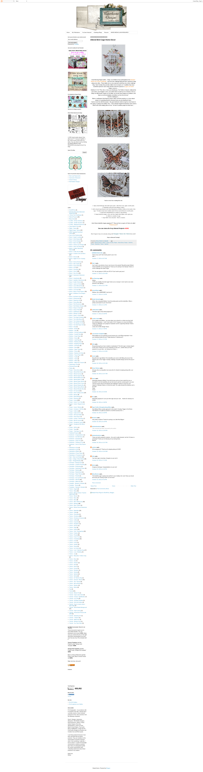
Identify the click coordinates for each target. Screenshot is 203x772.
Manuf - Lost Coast (74, 289)
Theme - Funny (73, 542)
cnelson (94, 447)
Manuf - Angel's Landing (75, 237)
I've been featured (86, 32)
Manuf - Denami (73, 256)
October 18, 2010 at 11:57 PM (99, 442)
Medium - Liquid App (74, 340)
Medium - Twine (73, 358)
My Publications (76, 32)
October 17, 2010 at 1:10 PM (99, 294)
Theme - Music (73, 559)
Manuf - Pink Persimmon (75, 304)
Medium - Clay (73, 330)
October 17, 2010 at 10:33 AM (99, 273)
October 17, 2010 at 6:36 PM (99, 313)
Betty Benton (95, 474)
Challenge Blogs (98, 32)
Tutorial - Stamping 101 (75, 615)
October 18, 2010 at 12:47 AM (99, 373)
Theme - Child (72, 512)
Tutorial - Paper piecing (75, 610)
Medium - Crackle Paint (75, 334)
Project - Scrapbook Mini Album (77, 424)
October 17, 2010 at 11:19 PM (99, 351)
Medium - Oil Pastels (74, 345)
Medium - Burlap (73, 328)
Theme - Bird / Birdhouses (75, 501)
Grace (93, 378)
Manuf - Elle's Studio (74, 263)
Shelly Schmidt (96, 299)
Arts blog (69, 696)
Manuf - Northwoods (74, 298)
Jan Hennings (95, 278)
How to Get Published (74, 235)
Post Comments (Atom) (103, 488)
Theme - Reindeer (73, 570)
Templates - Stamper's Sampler (77, 487)
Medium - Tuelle (73, 356)
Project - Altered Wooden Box (76, 388)
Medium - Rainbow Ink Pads (76, 353)
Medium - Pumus (73, 351)
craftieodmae (95, 309)
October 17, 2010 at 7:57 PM (99, 339)
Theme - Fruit (72, 540)
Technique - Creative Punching (77, 464)
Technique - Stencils (74, 479)
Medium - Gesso (73, 338)
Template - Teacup (74, 485)
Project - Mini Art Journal (75, 420)
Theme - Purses (73, 568)
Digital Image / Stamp (74, 230)
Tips (70, 589)
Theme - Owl (72, 560)
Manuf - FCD (72, 267)
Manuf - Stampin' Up (74, 313)
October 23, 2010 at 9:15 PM (99, 479)
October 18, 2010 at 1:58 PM (99, 402)
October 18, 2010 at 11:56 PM (99, 430)
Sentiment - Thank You (75, 440)
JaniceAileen (95, 290)
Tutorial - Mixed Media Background (78, 607)
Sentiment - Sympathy (74, 438)
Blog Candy (72, 218)
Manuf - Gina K (73, 271)
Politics (71, 368)
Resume (106, 32)
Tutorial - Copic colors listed (76, 594)
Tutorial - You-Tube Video (75, 623)
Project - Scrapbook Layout (76, 422)
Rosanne (94, 417)
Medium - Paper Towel (74, 349)
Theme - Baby (72, 490)
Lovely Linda (95, 318)
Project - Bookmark (74, 398)
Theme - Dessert (73, 525)
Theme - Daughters (74, 523)
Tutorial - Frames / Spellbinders (77, 596)
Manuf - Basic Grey (74, 242)
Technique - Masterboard (75, 472)
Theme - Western (73, 585)
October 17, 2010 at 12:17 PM (99, 285)
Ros (93, 396)
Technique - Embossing (75, 466)
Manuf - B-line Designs (75, 241)
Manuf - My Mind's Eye (75, 296)
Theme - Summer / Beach (75, 579)
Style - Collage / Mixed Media (76, 458)
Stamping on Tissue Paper (75, 453)
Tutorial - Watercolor (74, 619)
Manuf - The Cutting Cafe (75, 321)
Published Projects (74, 433)
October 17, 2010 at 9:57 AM (99, 258)
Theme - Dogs (72, 527)
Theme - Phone (73, 566)
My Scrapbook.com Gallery (76, 704)
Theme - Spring (73, 576)
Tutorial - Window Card (75, 621)
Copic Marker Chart (74, 226)
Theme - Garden (73, 544)
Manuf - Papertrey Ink (74, 300)
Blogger (108, 768)
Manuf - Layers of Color (108, 242)
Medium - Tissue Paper (75, 355)
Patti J (93, 263)
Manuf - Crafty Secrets (75, 251)
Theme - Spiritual (104, 244)
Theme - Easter (73, 529)
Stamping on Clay (73, 447)
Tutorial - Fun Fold (74, 598)
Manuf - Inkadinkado (74, 278)
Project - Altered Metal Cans (76, 377)
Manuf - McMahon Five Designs (77, 293)
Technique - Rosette (74, 475)
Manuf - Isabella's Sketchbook (76, 280)
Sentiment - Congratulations (76, 434)
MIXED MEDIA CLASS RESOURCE (119, 32)
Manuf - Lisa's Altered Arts (75, 285)
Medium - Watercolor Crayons (76, 362)
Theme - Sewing (73, 572)
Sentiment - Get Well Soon (76, 436)
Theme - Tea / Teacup (74, 581)
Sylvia (93, 465)
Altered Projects (98, 242)
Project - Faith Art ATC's (75, 412)
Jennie (94, 356)
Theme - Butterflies (95, 244)
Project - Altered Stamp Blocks (76, 387)
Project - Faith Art (128, 242)
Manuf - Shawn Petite (74, 309)
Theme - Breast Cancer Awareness (78, 507)
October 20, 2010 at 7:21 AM (99, 460)
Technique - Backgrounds (75, 462)
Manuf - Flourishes (74, 269)
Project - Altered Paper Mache (76, 381)
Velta (93, 344)
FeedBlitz (76, 44)
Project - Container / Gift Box (76, 409)
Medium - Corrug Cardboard (76, 332)
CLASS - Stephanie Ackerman (76, 224)
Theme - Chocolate (74, 514)
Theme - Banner (73, 496)
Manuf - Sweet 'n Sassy (75, 315)
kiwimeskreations (96, 426)
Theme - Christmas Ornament (76, 518)
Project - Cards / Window (75, 407)
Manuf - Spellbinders (74, 311)
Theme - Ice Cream (74, 548)
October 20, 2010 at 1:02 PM (99, 469)
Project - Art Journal (74, 390)
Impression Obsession (74, 177)
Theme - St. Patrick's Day (75, 577)
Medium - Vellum (73, 360)
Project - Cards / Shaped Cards (77, 404)
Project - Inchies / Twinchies (76, 418)
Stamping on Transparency (76, 455)
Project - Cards (73, 400)
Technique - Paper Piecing (75, 474)
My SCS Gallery (73, 702)
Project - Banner (73, 394)
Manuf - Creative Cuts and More (77, 253)
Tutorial (71, 591)
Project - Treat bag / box (75, 431)
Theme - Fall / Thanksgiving (76, 531)
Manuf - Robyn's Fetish (75, 307)
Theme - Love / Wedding (75, 552)
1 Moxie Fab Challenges (75, 215)
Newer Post (94, 486)
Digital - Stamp (73, 228)
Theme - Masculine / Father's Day (77, 555)
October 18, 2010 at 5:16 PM (99, 421)
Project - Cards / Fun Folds (76, 402)
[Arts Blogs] (71, 694)
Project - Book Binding (74, 396)
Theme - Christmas (74, 516)
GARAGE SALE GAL (97, 253)
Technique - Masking (74, 470)
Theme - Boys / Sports (74, 505)
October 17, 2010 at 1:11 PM (99, 304)
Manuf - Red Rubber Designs (76, 306)
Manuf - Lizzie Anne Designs (76, 287)
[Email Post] (111, 241)
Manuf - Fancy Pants (74, 265)
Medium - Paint (73, 347)
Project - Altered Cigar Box (75, 375)
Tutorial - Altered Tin (74, 592)
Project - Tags (72, 429)
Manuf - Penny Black (74, 302)
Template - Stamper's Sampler (76, 483)
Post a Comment (96, 482)
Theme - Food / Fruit (74, 537)
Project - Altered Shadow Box (76, 385)
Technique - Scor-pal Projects (76, 477)
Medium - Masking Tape (75, 341)
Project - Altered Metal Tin (75, 379)
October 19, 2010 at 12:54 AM (99, 451)
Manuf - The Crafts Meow (75, 319)
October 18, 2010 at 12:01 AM (99, 363)
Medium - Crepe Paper (75, 336)
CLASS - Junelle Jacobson (76, 222)
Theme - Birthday (73, 503)
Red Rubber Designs (74, 181)
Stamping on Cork (73, 449)
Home (68, 32)
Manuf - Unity (72, 326)
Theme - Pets (72, 564)
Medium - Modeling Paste (75, 343)
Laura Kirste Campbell (98, 333)
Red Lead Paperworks (74, 176)
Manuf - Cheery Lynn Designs (76, 244)
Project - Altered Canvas (75, 373)
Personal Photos (73, 366)
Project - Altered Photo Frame (76, 383)
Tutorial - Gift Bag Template (76, 600)
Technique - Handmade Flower (77, 468)
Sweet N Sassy (73, 179)
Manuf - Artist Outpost (74, 239)
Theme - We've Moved (75, 583)
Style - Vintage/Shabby (75, 460)
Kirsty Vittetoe (96, 368)
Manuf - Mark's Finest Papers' (76, 291)
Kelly (93, 456)
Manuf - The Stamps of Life (76, 323)
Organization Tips (73, 364)
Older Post (133, 486)
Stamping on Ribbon (74, 451)
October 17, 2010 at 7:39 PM (99, 328)
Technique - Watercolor (75, 481)
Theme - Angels (73, 489)
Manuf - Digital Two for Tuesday (77, 258)
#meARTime (72, 210)
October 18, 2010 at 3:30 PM (99, 412)
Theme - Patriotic (73, 562)
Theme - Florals (73, 535)
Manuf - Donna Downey (75, 261)
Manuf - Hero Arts (73, 273)
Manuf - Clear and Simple (75, 246)
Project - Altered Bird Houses (76, 372)
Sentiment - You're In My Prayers (77, 444)
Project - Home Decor (119, 242)
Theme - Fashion (73, 533)
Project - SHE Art (73, 427)
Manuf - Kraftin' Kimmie (75, 282)
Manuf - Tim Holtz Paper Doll (76, 324)
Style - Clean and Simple (75, 457)
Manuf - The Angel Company (76, 317)
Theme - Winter (73, 587)
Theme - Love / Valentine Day (76, 550)
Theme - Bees (72, 499)
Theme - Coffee (73, 520)
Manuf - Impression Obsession (77, 275)
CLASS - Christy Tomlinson (76, 220)
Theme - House (73, 546)
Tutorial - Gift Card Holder (75, 602)
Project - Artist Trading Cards (76, 392)
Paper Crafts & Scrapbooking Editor (101, 407)
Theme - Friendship (74, 538)
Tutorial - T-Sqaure (74, 617)
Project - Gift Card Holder (75, 414)
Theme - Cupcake (73, 521)
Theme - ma (72, 553)
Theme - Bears (73, 497)
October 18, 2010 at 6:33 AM (99, 391)
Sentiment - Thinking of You (76, 442)
